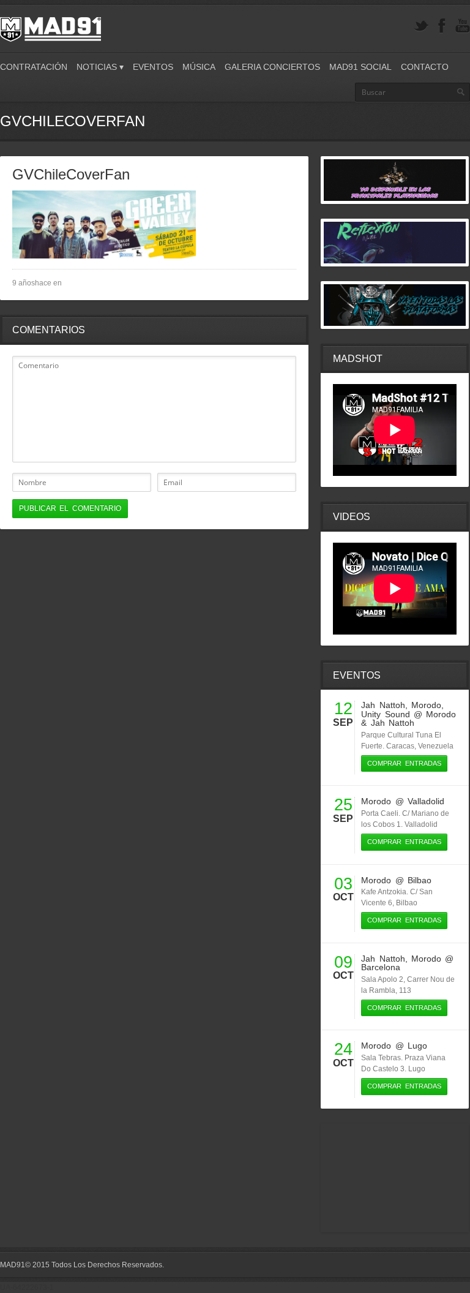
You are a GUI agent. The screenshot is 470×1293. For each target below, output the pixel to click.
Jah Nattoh (383, 705)
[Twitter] (421, 26)
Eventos (153, 67)
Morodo (426, 705)
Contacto (425, 67)
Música (198, 67)
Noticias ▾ (100, 67)
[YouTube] (462, 26)
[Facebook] (442, 26)
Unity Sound (385, 714)
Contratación (33, 67)
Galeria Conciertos (272, 67)
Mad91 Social (360, 67)
